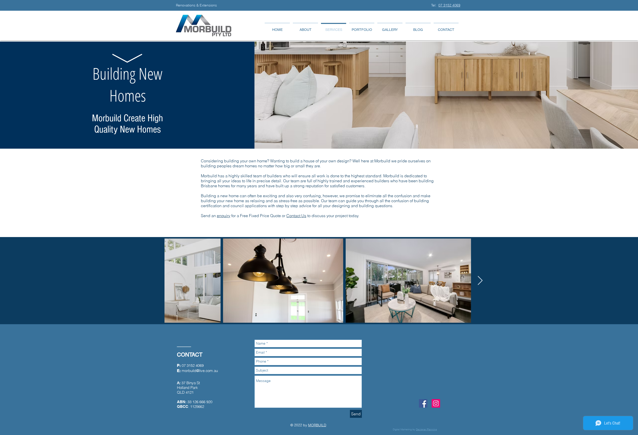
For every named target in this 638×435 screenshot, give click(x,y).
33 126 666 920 (199, 401)
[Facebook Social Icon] (423, 403)
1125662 (197, 406)
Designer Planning (426, 429)
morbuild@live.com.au (200, 370)
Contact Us (296, 215)
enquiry (223, 215)
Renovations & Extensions (197, 5)
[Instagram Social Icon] (436, 403)
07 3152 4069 (449, 5)
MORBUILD (317, 425)
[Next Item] (480, 281)
